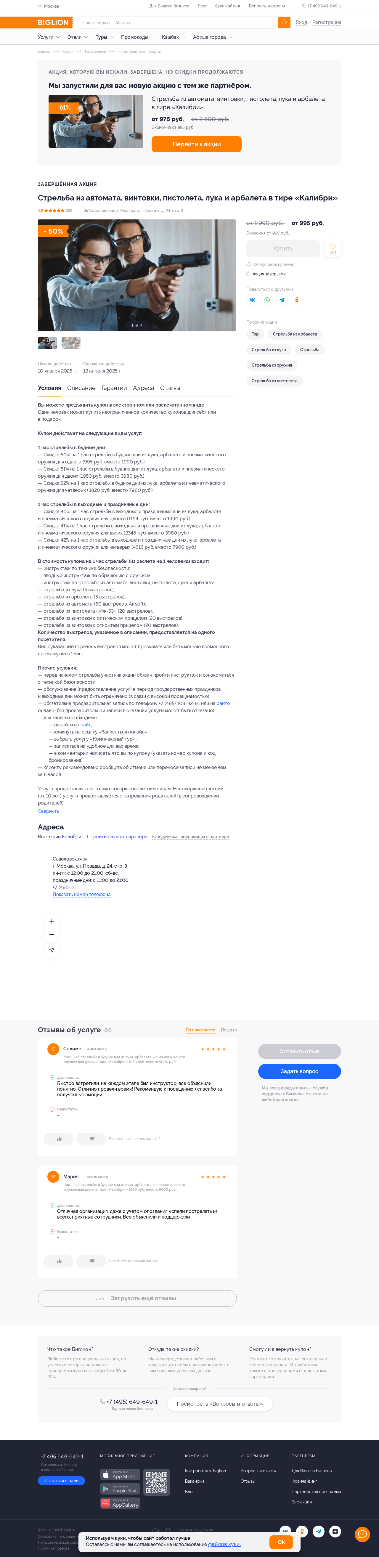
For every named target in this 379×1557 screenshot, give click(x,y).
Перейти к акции (197, 144)
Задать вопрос (299, 1071)
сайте (223, 703)
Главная (44, 51)
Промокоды (134, 37)
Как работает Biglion (205, 1470)
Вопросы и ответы (267, 6)
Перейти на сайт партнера (117, 837)
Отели (74, 37)
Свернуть (48, 811)
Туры (101, 37)
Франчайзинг (228, 6)
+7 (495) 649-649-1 (132, 1401)
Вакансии (194, 1481)
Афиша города (209, 37)
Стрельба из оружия (272, 365)
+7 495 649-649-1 (324, 6)
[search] (284, 22)
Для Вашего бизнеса (169, 6)
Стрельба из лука (269, 349)
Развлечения (95, 51)
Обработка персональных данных (66, 1536)
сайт (86, 725)
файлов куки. (224, 1544)
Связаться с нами (61, 1480)
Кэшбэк (170, 37)
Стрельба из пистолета (275, 380)
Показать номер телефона (82, 894)
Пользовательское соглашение (64, 1542)
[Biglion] (55, 22)
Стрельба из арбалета (295, 334)
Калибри (71, 837)
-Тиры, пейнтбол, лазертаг (139, 51)
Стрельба (309, 349)
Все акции (302, 1502)
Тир (255, 334)
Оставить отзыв (300, 1051)
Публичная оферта (54, 1548)
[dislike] (91, 1139)
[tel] (319, 1531)
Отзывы (170, 387)
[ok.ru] (302, 1531)
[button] (47, 343)
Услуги (45, 37)
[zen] (335, 1531)
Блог (202, 6)
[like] (58, 1139)
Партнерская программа (316, 1491)
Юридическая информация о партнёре (190, 836)
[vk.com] (285, 1531)
